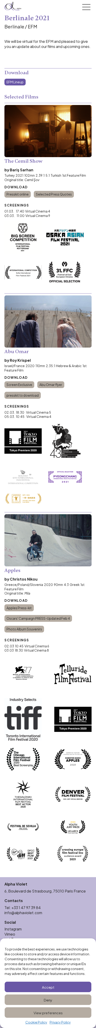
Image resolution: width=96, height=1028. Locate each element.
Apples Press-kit (19, 607)
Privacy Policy (60, 1022)
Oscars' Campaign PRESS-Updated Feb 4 (38, 618)
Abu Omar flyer (50, 384)
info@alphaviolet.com (23, 912)
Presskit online (18, 194)
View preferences (48, 1012)
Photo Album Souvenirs (24, 629)
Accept (48, 987)
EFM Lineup (15, 82)
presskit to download (23, 395)
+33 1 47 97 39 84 (26, 907)
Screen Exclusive (19, 384)
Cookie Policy (36, 1022)
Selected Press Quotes (54, 194)
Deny (48, 1000)
